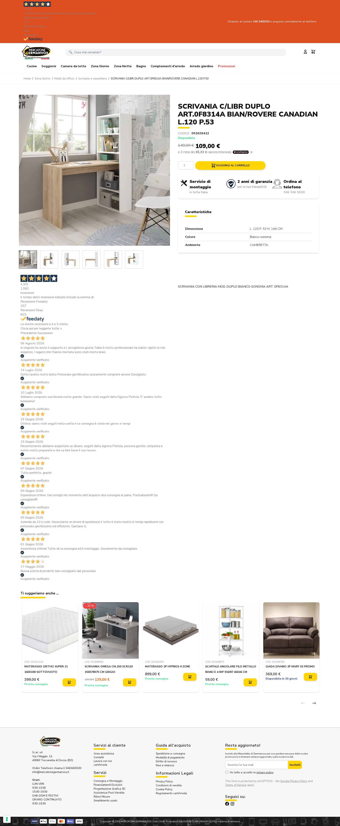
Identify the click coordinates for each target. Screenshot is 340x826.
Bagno (141, 66)
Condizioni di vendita (169, 785)
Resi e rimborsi (165, 765)
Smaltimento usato (105, 800)
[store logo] (36, 52)
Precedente (28, 333)
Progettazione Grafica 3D (109, 789)
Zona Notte (123, 66)
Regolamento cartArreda (171, 793)
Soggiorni (49, 66)
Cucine (32, 66)
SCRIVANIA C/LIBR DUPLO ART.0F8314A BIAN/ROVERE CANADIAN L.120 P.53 (160, 78)
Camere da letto (73, 66)
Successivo (45, 333)
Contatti (99, 757)
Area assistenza (104, 753)
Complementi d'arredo (168, 66)
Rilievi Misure (102, 796)
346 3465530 (261, 21)
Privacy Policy (164, 781)
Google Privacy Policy (293, 781)
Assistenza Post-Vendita (109, 793)
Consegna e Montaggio (108, 781)
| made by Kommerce (227, 821)
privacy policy (265, 772)
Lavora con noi (103, 761)
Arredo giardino (201, 66)
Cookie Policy (164, 789)
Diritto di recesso (166, 761)
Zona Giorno (100, 66)
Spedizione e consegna (170, 753)
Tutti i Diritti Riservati (164, 821)
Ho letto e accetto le (251, 772)
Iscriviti (295, 765)
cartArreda (100, 765)
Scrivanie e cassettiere (92, 78)
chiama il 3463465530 (67, 768)
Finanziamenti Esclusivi (108, 785)
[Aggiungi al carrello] (69, 682)
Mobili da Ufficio (64, 78)
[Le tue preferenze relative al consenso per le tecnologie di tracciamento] (7, 819)
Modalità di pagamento (170, 757)
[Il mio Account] (305, 51)
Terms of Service (235, 785)
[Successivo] (314, 703)
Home (27, 78)
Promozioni (226, 66)
